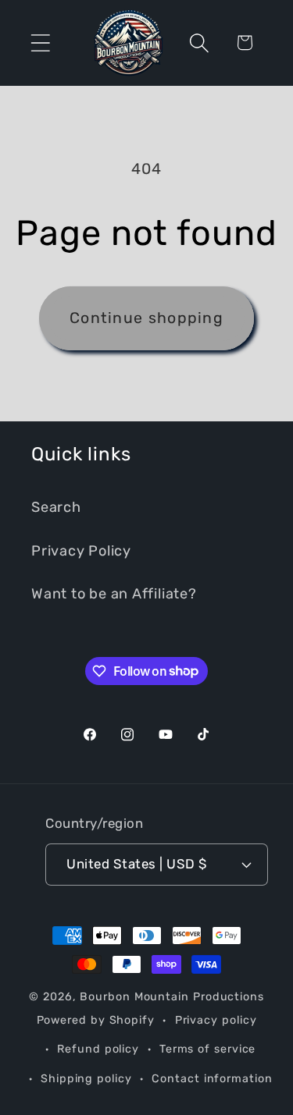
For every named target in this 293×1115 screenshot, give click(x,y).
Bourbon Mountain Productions (171, 996)
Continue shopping (146, 318)
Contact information (212, 1078)
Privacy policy (216, 1020)
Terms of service (207, 1049)
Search (56, 507)
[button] (40, 42)
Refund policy (98, 1049)
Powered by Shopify (96, 1020)
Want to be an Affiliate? (114, 593)
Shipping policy (86, 1078)
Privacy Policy (81, 550)
